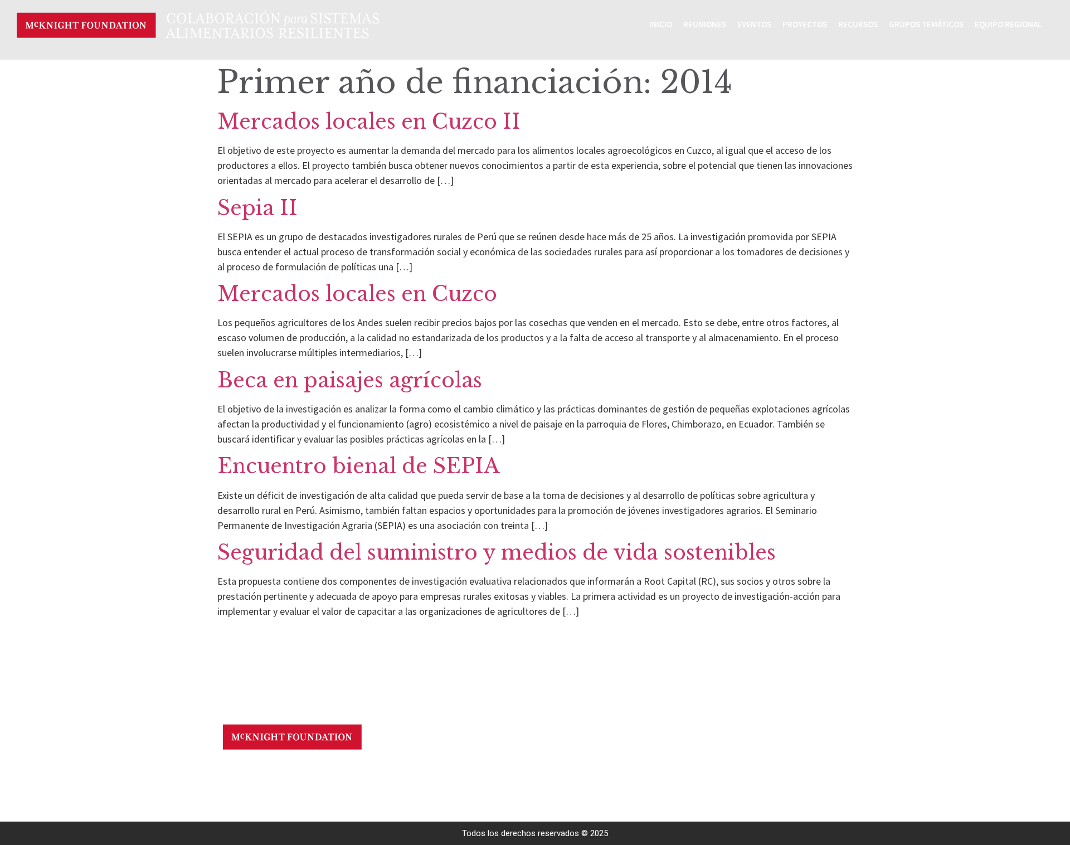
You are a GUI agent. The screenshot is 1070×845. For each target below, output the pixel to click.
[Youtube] (238, 773)
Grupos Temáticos (926, 24)
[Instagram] (258, 773)
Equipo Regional (1008, 24)
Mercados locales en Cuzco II (369, 121)
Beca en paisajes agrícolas (349, 380)
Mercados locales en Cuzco (357, 294)
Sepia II (257, 208)
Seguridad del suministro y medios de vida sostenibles (496, 552)
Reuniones (704, 24)
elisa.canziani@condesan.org (352, 770)
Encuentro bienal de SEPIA (358, 466)
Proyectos (804, 24)
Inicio (660, 24)
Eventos (754, 24)
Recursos (858, 24)
